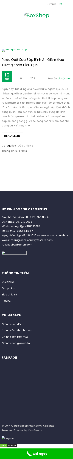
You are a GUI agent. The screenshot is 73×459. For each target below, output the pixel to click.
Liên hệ (6, 301)
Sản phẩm (8, 288)
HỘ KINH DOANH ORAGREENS (24, 209)
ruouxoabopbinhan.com (17, 244)
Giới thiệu (8, 282)
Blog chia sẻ (9, 294)
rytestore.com (43, 240)
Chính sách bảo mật (15, 337)
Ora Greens (35, 430)
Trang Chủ (15, 34)
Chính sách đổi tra (13, 324)
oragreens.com (23, 240)
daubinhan (64, 78)
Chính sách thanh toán (17, 330)
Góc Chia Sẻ (25, 145)
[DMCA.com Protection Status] (9, 446)
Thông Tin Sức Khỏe (14, 151)
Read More (12, 136)
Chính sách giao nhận (16, 343)
